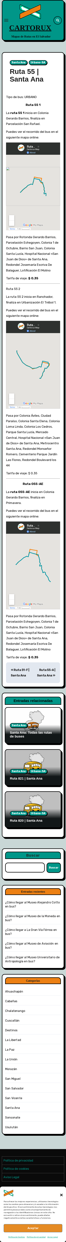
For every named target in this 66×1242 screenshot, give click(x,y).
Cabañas (11, 1001)
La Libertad (13, 1040)
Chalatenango (15, 1011)
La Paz (9, 1049)
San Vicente (13, 1098)
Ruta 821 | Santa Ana (26, 778)
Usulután (11, 1127)
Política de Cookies (16, 1237)
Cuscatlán (12, 1020)
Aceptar (33, 1228)
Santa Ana (18, 62)
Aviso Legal (52, 1237)
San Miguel (13, 1078)
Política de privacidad (36, 1237)
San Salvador (14, 1088)
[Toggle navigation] (6, 20)
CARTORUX (30, 28)
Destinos (11, 1030)
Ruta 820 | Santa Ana (26, 820)
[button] (59, 1193)
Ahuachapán (14, 991)
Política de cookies (16, 1169)
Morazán (11, 1069)
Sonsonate (12, 1117)
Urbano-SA (38, 62)
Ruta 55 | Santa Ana (26, 75)
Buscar (33, 855)
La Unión (11, 1059)
